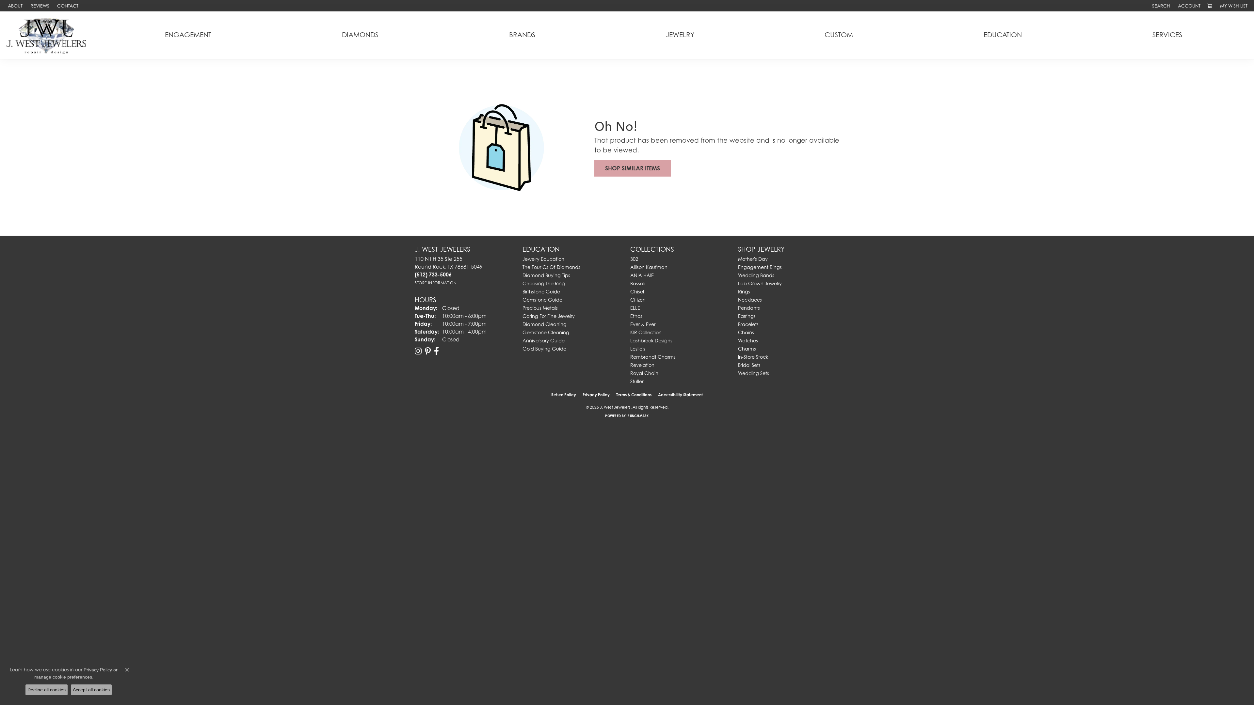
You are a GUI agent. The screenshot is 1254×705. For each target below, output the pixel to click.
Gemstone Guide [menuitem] (542, 300)
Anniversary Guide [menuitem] (543, 340)
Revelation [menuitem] (642, 365)
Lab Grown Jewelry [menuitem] (760, 283)
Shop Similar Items (632, 168)
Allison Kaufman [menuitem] (648, 267)
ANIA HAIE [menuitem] (642, 275)
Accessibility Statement (680, 394)
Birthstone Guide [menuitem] (541, 291)
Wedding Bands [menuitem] (756, 275)
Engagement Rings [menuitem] (760, 267)
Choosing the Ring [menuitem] (543, 283)
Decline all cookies (46, 689)
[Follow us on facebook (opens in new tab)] (436, 351)
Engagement (188, 35)
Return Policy (563, 394)
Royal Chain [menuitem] (644, 373)
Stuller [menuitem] (636, 381)
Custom (839, 35)
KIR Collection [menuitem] (646, 332)
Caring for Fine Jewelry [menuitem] (548, 316)
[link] (15, 5)
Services (1167, 35)
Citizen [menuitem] (638, 300)
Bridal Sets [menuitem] (749, 365)
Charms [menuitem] (747, 349)
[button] (1160, 5)
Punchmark (638, 416)
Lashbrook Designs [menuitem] (651, 340)
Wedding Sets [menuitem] (753, 373)
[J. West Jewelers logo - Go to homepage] (48, 35)
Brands (522, 35)
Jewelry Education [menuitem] (543, 259)
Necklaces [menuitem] (750, 300)
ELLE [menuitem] (635, 308)
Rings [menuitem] (744, 291)
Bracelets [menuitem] (748, 324)
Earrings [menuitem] (747, 316)
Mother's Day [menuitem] (753, 259)
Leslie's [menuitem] (637, 349)
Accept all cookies (91, 689)
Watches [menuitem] (748, 340)
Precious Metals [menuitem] (540, 308)
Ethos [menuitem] (636, 316)
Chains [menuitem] (746, 332)
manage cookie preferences (63, 677)
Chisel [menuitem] (637, 291)
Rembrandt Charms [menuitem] (653, 357)
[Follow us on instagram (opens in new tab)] (418, 351)
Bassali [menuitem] (637, 283)
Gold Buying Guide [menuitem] (544, 349)
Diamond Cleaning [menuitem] (544, 324)
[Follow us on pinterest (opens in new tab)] (428, 351)
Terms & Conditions (633, 394)
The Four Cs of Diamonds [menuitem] (551, 267)
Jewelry (680, 35)
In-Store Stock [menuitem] (753, 357)
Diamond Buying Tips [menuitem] (546, 275)
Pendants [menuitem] (749, 308)
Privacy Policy (596, 394)
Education (1003, 35)
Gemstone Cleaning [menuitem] (545, 332)
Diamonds (360, 35)
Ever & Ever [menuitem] (642, 324)
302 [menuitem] (634, 259)
